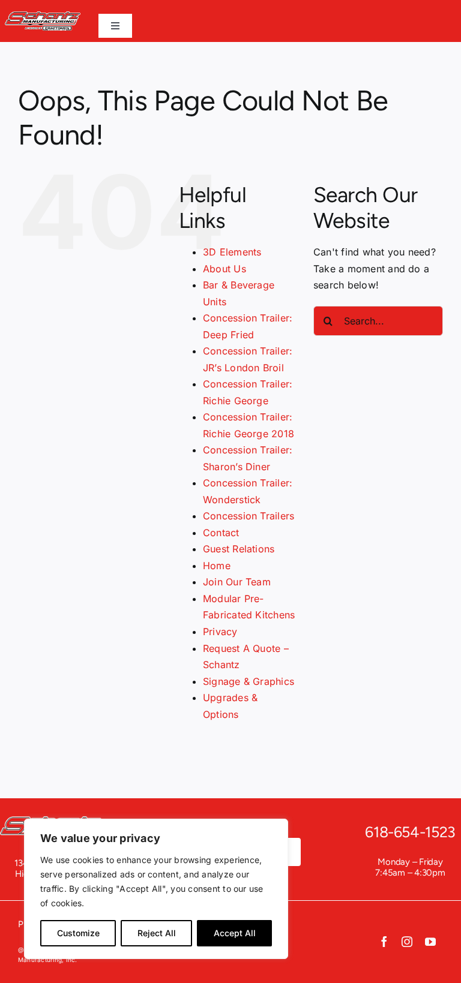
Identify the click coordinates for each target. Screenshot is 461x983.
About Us (224, 269)
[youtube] (430, 941)
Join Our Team (237, 582)
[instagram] (407, 941)
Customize (78, 933)
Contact (221, 533)
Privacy (220, 632)
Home (216, 566)
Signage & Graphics (248, 681)
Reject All (156, 933)
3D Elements (232, 252)
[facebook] (384, 941)
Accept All (235, 933)
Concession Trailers (249, 516)
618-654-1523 (410, 832)
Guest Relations (239, 549)
